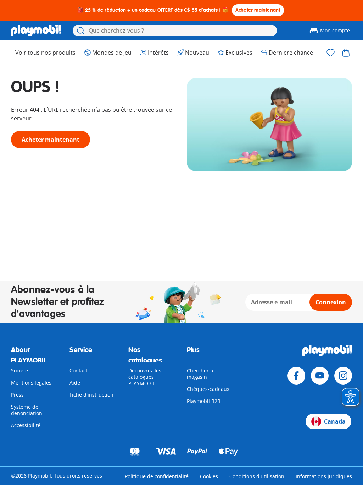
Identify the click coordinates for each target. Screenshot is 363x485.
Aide (74, 382)
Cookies (209, 476)
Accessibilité (25, 425)
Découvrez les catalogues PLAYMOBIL (144, 377)
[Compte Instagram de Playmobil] (343, 376)
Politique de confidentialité (157, 476)
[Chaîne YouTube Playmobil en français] (320, 376)
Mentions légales (31, 382)
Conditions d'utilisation (256, 476)
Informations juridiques (324, 476)
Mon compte (335, 30)
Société (19, 370)
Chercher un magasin (202, 373)
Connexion (330, 302)
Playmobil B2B (203, 401)
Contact (78, 370)
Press (17, 394)
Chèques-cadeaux (208, 389)
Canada (335, 421)
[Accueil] (36, 30)
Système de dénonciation (26, 409)
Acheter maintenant (257, 10)
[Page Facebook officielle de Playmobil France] (296, 376)
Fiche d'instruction (91, 394)
